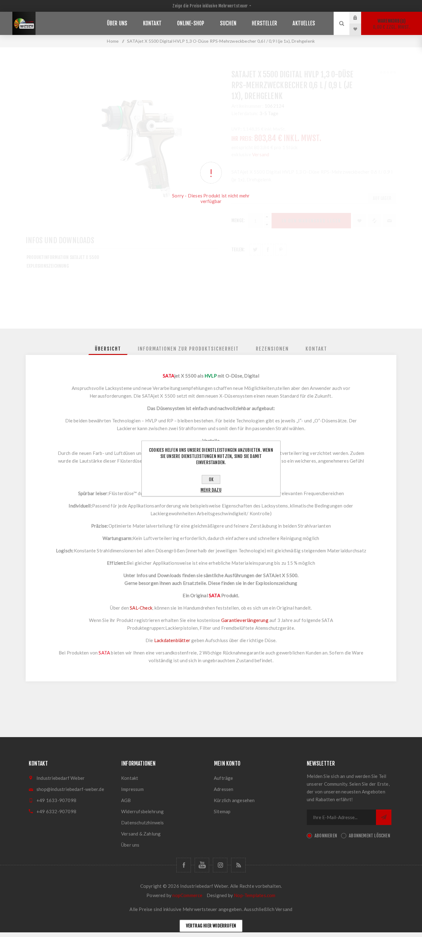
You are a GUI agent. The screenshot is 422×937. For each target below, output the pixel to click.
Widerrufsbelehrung (142, 811)
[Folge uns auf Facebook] (183, 865)
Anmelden (360, 17)
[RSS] (238, 865)
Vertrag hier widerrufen (211, 926)
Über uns (130, 845)
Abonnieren (325, 836)
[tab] (108, 349)
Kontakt (129, 778)
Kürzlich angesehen (234, 800)
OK (211, 479)
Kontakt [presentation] (316, 349)
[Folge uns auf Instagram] (220, 865)
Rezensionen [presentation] (272, 349)
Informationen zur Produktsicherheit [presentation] (188, 349)
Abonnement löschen (369, 836)
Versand (283, 909)
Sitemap (222, 811)
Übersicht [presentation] (108, 349)
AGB (126, 800)
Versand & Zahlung (141, 833)
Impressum (132, 789)
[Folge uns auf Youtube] (202, 865)
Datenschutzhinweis (142, 822)
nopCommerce (187, 895)
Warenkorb (391, 24)
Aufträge (223, 778)
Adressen (224, 789)
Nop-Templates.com (254, 895)
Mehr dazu (211, 490)
